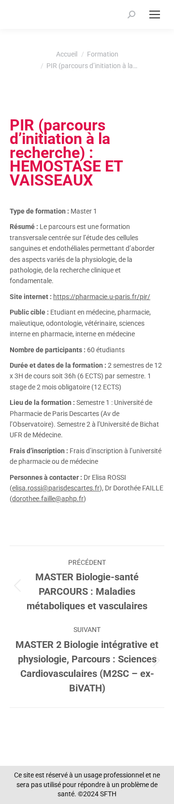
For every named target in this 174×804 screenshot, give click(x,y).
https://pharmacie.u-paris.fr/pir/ (101, 297)
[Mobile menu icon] (154, 14)
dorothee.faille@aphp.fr (48, 498)
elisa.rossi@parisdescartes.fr (56, 488)
